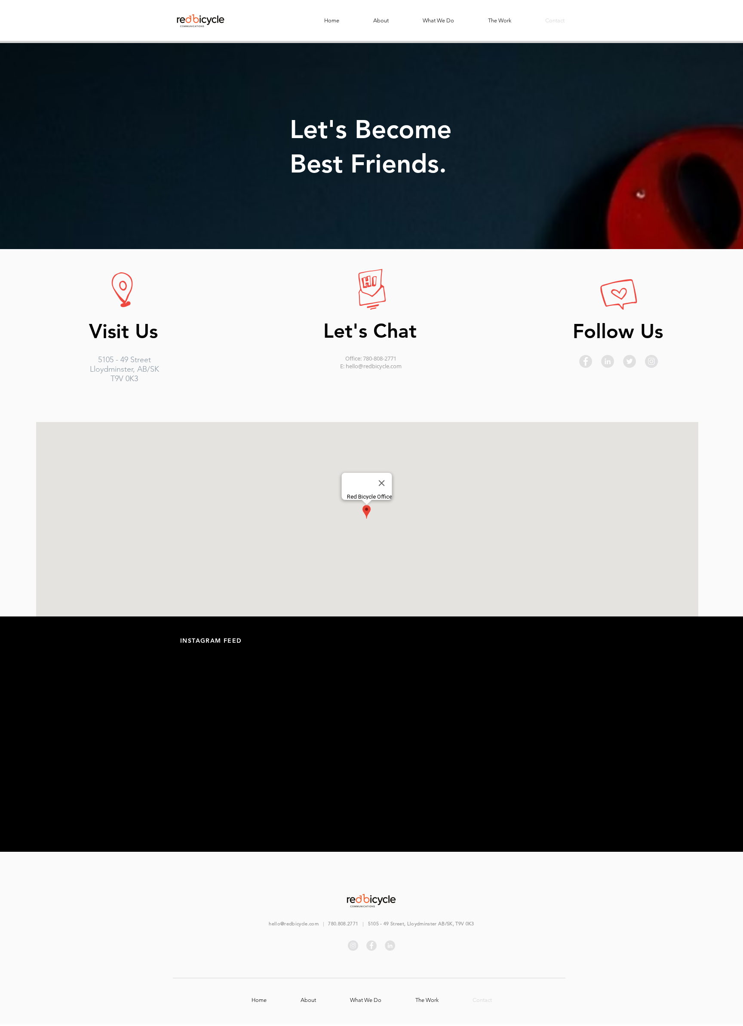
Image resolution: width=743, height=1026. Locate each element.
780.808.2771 (343, 924)
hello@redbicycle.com (374, 366)
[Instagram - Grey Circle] (651, 361)
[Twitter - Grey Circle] (629, 361)
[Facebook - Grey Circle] (585, 361)
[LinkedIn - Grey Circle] (607, 361)
